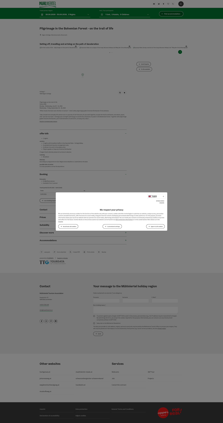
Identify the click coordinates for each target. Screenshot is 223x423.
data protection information (124, 219)
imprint (161, 203)
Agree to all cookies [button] (157, 226)
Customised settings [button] (113, 226)
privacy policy (160, 201)
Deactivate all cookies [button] (69, 226)
